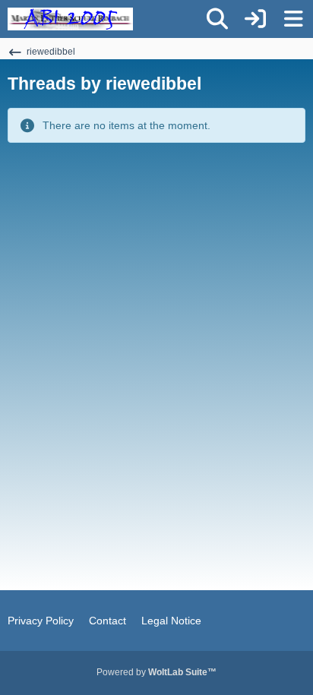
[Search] (217, 19)
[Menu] (293, 19)
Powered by (156, 672)
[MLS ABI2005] (70, 19)
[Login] (255, 19)
